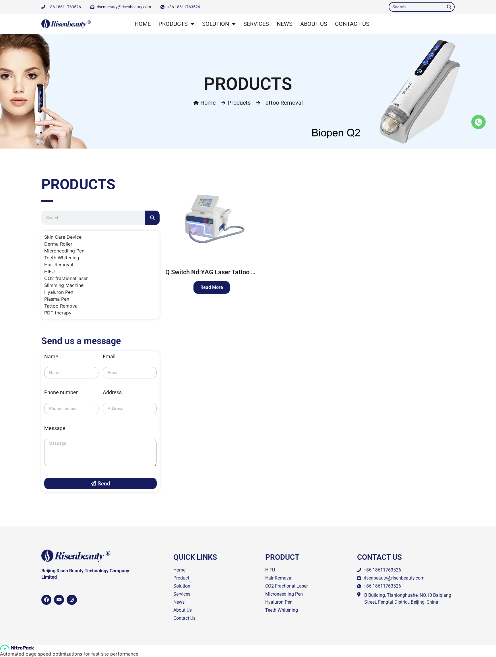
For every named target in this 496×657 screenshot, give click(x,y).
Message (54, 428)
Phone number (61, 392)
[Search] (449, 7)
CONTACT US (352, 23)
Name (51, 356)
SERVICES (256, 23)
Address (112, 392)
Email (109, 356)
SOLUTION (215, 23)
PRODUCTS (173, 23)
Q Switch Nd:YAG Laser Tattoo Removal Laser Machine (241, 272)
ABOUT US (313, 23)
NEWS (284, 23)
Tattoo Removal (282, 102)
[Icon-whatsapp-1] (478, 122)
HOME (143, 23)
